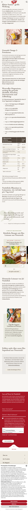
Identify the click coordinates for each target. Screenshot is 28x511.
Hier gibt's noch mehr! (14, 271)
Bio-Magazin (6, 462)
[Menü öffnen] (2, 2)
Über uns (5, 455)
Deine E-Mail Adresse (9, 415)
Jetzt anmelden (8, 441)
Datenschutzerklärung (13, 365)
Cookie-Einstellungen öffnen (14, 369)
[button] (25, 37)
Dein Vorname (7, 409)
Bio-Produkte (6, 459)
